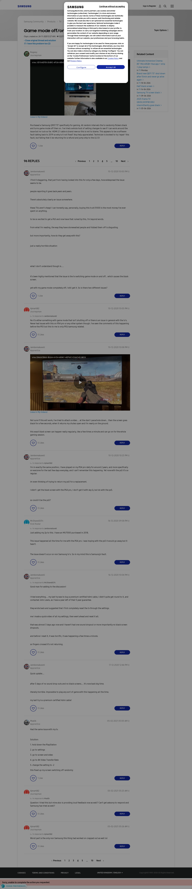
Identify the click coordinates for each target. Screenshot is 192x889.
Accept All (111, 67)
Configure (81, 68)
